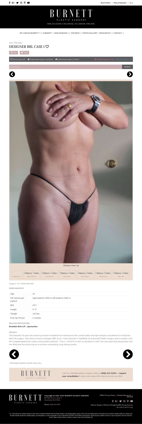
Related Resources (124, 395)
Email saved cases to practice (41, 59)
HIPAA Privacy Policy (107, 395)
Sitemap (130, 397)
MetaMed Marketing (125, 407)
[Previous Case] (12, 74)
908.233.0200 (54, 24)
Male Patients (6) (124, 59)
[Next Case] (130, 74)
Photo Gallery (18, 43)
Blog (131, 3)
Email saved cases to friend (68, 59)
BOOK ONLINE (87, 24)
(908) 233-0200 (108, 373)
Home (11, 43)
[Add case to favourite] (47, 46)
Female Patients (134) (105, 59)
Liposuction (32, 326)
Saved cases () (18, 59)
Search (127, 67)
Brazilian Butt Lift (17, 326)
